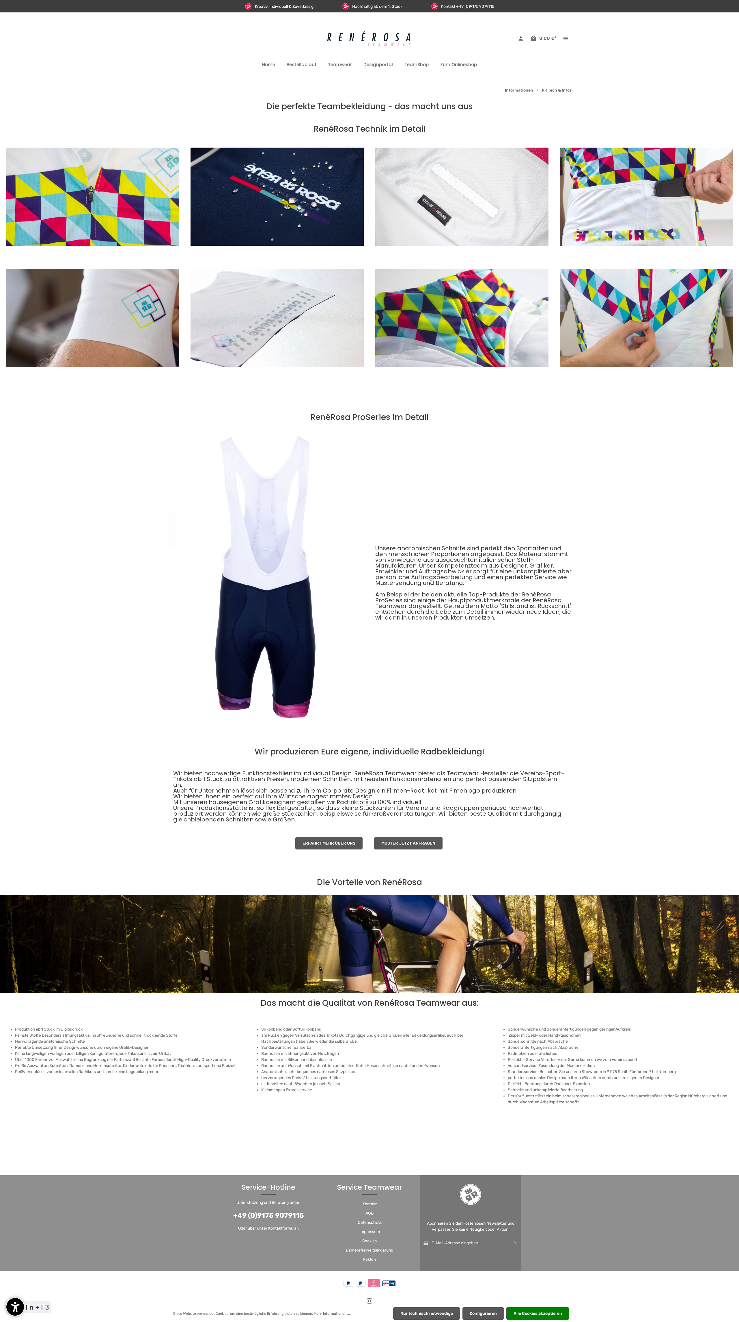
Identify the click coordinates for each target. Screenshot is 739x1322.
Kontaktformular (283, 1228)
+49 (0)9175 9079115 (268, 1215)
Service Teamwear (369, 1187)
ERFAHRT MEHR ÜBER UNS (329, 843)
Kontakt (370, 1204)
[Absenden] (515, 1243)
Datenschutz (370, 1222)
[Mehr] (566, 38)
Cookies (369, 1241)
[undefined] (15, 1306)
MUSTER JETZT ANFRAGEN (408, 843)
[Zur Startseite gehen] (369, 38)
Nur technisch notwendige (426, 1313)
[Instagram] (369, 1302)
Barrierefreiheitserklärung (369, 1250)
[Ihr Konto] (521, 38)
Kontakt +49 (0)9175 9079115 (467, 6)
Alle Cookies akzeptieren (538, 1313)
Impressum (369, 1231)
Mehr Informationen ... (332, 1314)
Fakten (369, 1259)
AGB (369, 1213)
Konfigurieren (483, 1313)
